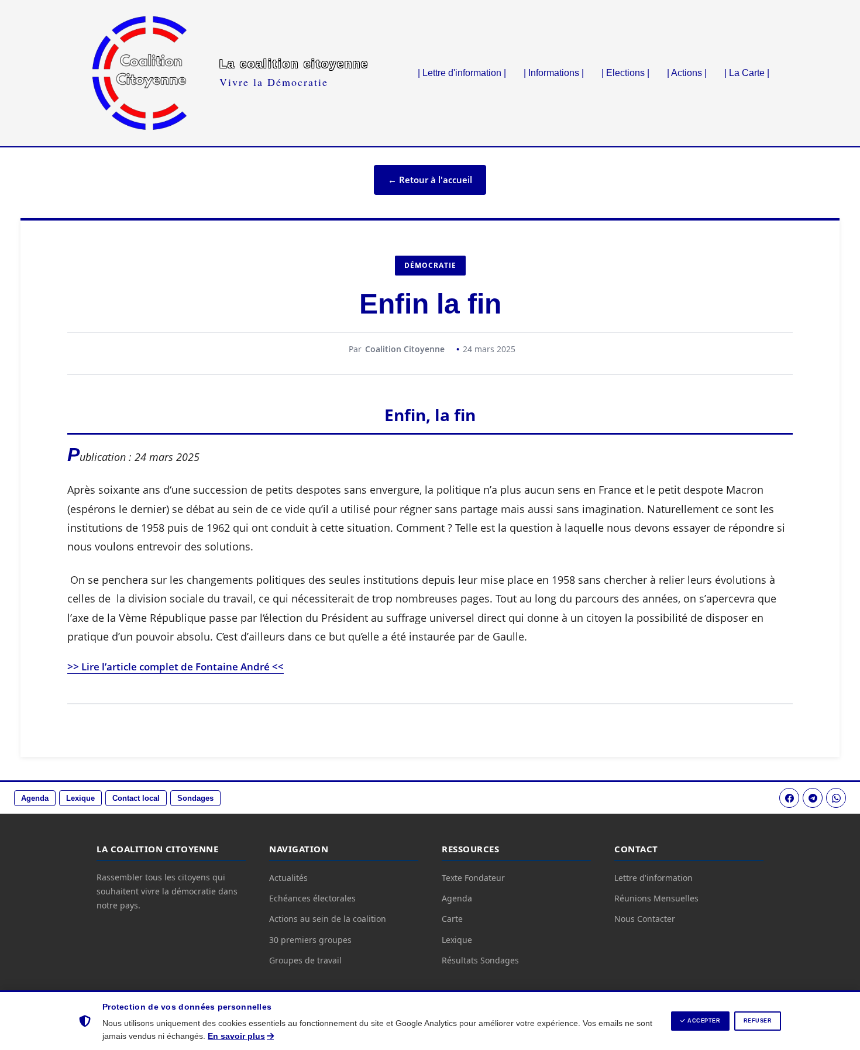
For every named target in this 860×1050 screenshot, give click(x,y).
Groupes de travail (305, 960)
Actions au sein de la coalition (327, 918)
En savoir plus (236, 1036)
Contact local (136, 798)
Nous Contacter (644, 918)
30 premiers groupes (310, 939)
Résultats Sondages (480, 960)
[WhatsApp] (836, 798)
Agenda (35, 798)
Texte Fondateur (473, 877)
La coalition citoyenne (294, 63)
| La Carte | (746, 73)
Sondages (195, 798)
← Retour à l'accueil (430, 179)
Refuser (758, 1021)
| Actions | (687, 73)
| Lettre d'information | (462, 73)
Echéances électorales (312, 898)
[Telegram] (813, 798)
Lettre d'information (653, 877)
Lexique (80, 798)
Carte (452, 918)
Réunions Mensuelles (656, 898)
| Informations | (554, 73)
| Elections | (625, 73)
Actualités (288, 877)
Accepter (703, 1021)
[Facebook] (789, 798)
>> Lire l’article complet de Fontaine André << (175, 666)
